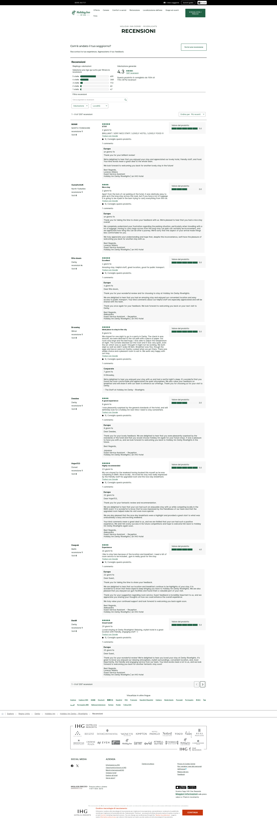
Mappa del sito (182, 772)
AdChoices (181, 769)
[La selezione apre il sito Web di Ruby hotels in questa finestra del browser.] (188, 733)
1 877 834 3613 (96, 789)
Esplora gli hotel (112, 775)
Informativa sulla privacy (108, 817)
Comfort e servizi (119, 10)
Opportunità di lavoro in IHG (116, 767)
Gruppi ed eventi (172, 10)
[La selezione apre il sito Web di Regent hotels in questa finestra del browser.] (89, 733)
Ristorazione (135, 10)
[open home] (3, 714)
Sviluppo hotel (111, 773)
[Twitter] (77, 766)
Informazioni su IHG (113, 765)
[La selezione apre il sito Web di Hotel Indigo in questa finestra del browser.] (155, 733)
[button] (202, 2)
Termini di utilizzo (148, 764)
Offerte (96, 10)
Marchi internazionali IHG (115, 770)
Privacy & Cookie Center (186, 764)
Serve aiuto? (110, 778)
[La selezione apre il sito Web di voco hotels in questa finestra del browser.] (179, 733)
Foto (95, 16)
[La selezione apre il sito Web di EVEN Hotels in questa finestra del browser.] (104, 742)
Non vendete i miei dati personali (189, 766)
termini (103, 815)
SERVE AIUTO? (80, 3)
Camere (106, 10)
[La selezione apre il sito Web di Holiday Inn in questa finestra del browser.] (127, 742)
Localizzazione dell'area (152, 10)
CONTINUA (192, 812)
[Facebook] (72, 766)
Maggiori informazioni (187, 794)
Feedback (181, 774)
